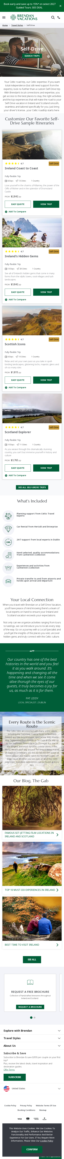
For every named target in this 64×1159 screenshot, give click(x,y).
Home (5, 25)
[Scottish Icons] (32, 320)
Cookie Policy (46, 1140)
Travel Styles (17, 25)
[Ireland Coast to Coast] (32, 144)
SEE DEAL (37, 7)
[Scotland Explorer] (32, 408)
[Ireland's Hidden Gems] (32, 232)
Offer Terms (9, 1069)
